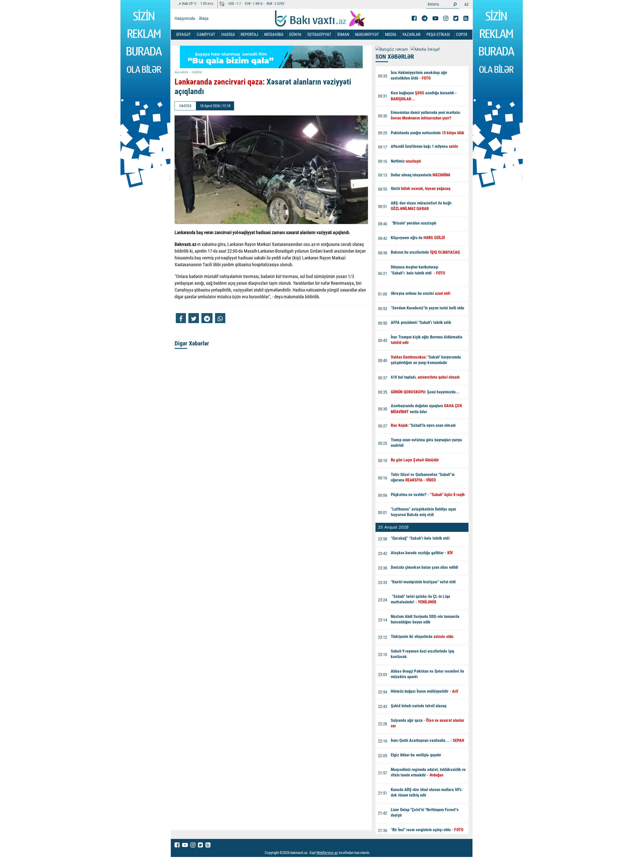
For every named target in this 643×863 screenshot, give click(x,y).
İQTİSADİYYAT (319, 34)
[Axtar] (455, 4)
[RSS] (465, 18)
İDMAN (343, 34)
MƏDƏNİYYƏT (367, 34)
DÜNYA (295, 34)
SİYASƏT (183, 34)
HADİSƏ (228, 34)
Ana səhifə (181, 72)
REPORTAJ (249, 34)
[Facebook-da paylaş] (181, 318)
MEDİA (390, 34)
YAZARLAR (411, 34)
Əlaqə (203, 18)
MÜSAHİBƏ (273, 34)
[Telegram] (424, 18)
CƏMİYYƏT (206, 34)
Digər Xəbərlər (192, 343)
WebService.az (327, 853)
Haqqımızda (185, 18)
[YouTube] (435, 18)
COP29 (461, 34)
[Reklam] (275, 58)
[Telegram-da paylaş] (207, 318)
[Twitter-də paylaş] (193, 318)
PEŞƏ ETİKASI (438, 34)
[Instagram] (445, 18)
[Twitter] (455, 18)
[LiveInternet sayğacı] (375, 853)
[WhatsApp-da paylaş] (220, 318)
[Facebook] (414, 18)
